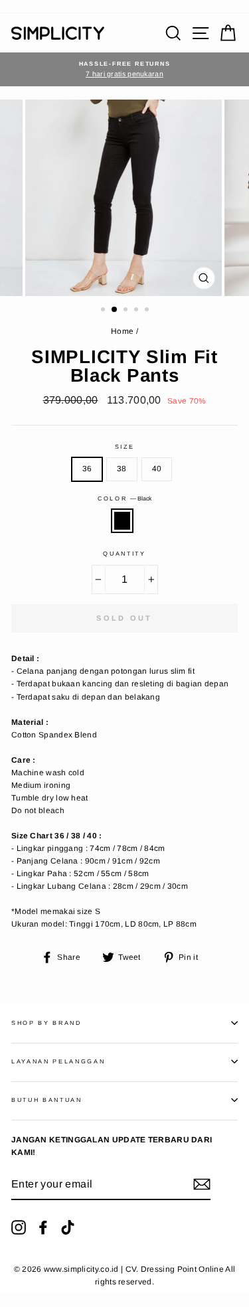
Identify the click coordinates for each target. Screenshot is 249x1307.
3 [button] (127, 310)
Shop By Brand (46, 1023)
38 (122, 468)
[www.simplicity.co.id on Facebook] (43, 1227)
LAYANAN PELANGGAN (58, 1061)
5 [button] (148, 310)
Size (125, 446)
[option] (124, 69)
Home (122, 331)
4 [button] (137, 310)
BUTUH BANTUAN (46, 1100)
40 (157, 468)
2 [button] (115, 310)
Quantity (124, 553)
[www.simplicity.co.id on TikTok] (67, 1227)
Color (124, 498)
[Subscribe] (201, 1184)
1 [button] (104, 310)
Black (122, 521)
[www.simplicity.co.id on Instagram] (18, 1227)
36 (87, 468)
